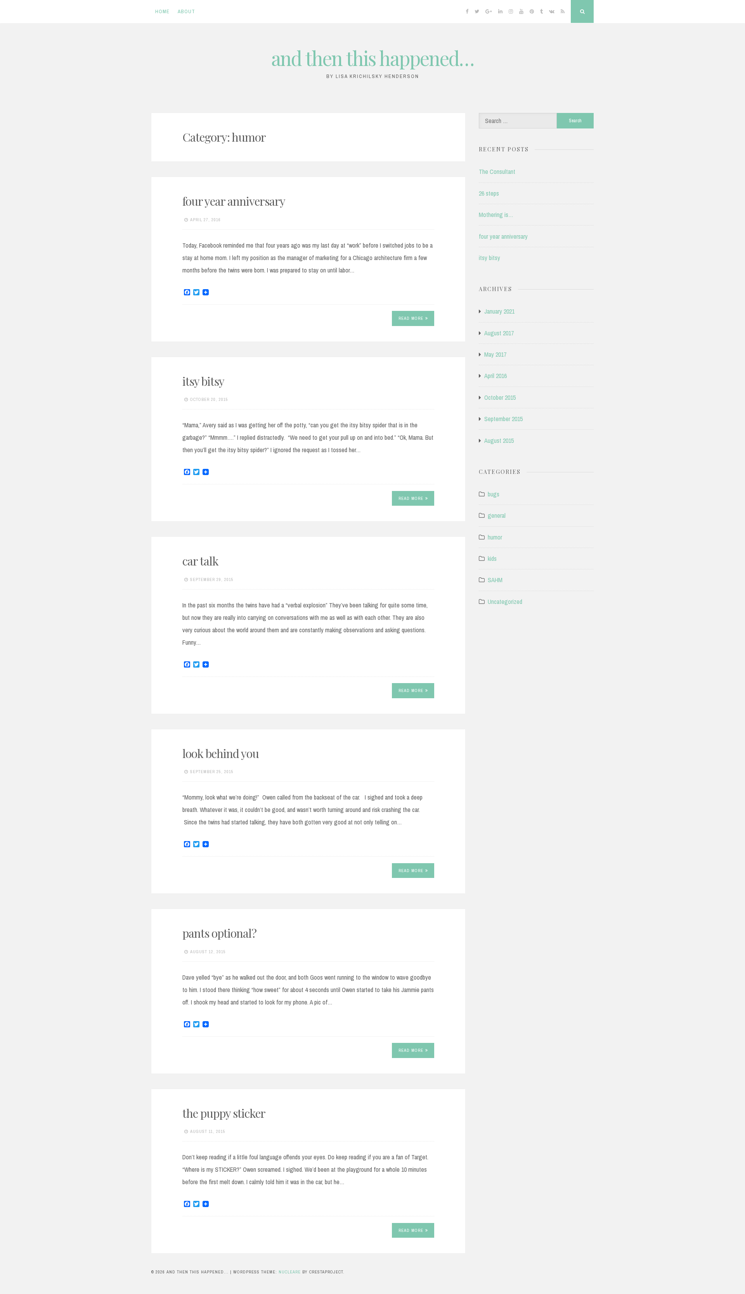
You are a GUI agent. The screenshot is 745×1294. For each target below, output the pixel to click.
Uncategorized (505, 601)
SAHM (495, 580)
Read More (410, 318)
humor (495, 537)
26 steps (489, 193)
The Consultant (497, 171)
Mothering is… (496, 214)
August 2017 (499, 333)
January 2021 (499, 311)
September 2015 (503, 419)
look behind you (220, 753)
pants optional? (219, 933)
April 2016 (495, 375)
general (497, 515)
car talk (200, 561)
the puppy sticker (223, 1113)
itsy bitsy (203, 381)
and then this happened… (372, 58)
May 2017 (495, 354)
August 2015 (499, 440)
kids (492, 558)
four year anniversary (233, 201)
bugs (493, 494)
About (186, 11)
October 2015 (500, 397)
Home (162, 11)
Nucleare (290, 1272)
